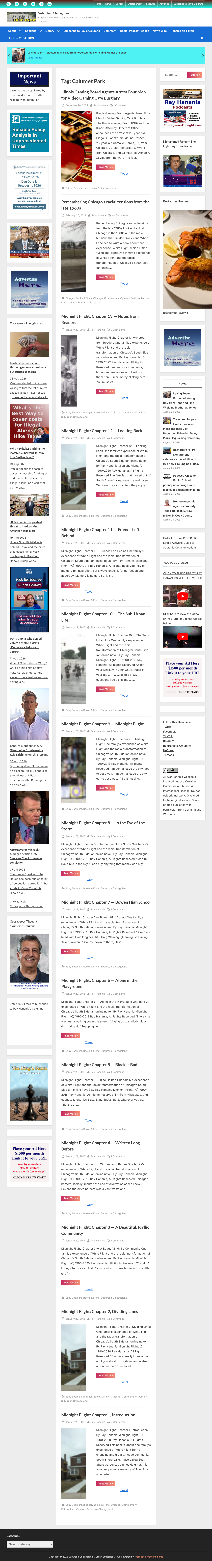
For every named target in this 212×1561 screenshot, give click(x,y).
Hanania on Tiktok (182, 30)
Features (150, 3)
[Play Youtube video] (182, 596)
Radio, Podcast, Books (134, 30)
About (12, 30)
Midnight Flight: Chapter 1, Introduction (98, 1414)
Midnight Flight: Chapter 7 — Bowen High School (106, 902)
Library (49, 30)
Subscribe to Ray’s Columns (188, 3)
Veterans (111, 188)
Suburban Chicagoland (54, 13)
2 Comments (118, 330)
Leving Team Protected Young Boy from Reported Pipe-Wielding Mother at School (77, 52)
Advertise (164, 3)
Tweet (124, 173)
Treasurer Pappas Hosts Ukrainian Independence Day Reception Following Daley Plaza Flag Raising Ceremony (181, 429)
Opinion (119, 3)
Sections (30, 30)
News (108, 3)
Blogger (70, 298)
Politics (135, 298)
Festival (78, 188)
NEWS (183, 383)
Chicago (98, 298)
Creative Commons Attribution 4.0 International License (179, 786)
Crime (69, 188)
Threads (168, 755)
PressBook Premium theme (148, 1556)
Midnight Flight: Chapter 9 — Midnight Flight (102, 723)
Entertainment (135, 3)
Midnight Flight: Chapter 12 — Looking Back (101, 430)
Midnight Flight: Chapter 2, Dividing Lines (99, 1311)
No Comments (120, 215)
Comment (110, 30)
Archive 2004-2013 (21, 38)
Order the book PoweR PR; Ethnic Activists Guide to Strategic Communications (180, 542)
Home (98, 3)
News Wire (160, 30)
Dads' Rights (34, 57)
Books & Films (84, 298)
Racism (144, 298)
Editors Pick (68, 1509)
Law (86, 188)
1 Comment (120, 105)
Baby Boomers (74, 412)
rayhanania (67, 302)
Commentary (111, 298)
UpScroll (168, 750)
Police (101, 188)
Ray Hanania (101, 105)
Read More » (107, 167)
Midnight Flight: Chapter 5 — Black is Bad (99, 1064)
